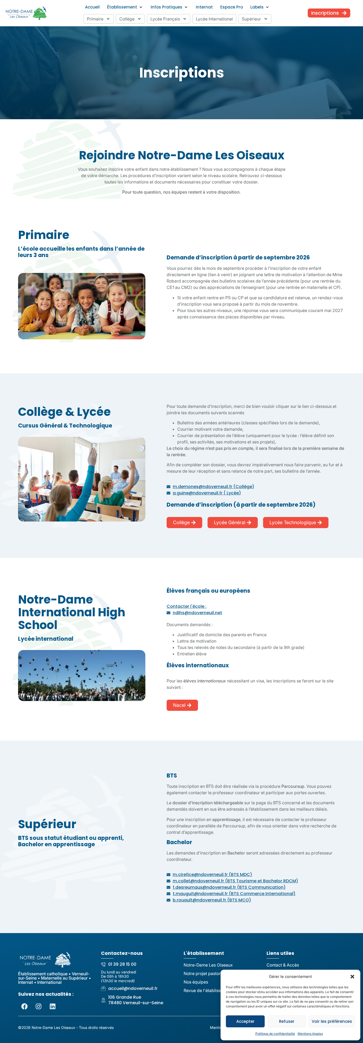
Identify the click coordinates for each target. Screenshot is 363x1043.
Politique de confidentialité (275, 1034)
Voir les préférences (332, 1021)
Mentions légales (310, 1034)
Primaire (95, 19)
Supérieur (251, 19)
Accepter (245, 1021)
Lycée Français (165, 19)
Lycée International (214, 19)
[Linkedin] (52, 1006)
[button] (352, 976)
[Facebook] (24, 1006)
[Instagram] (38, 1006)
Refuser (286, 1021)
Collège (126, 19)
